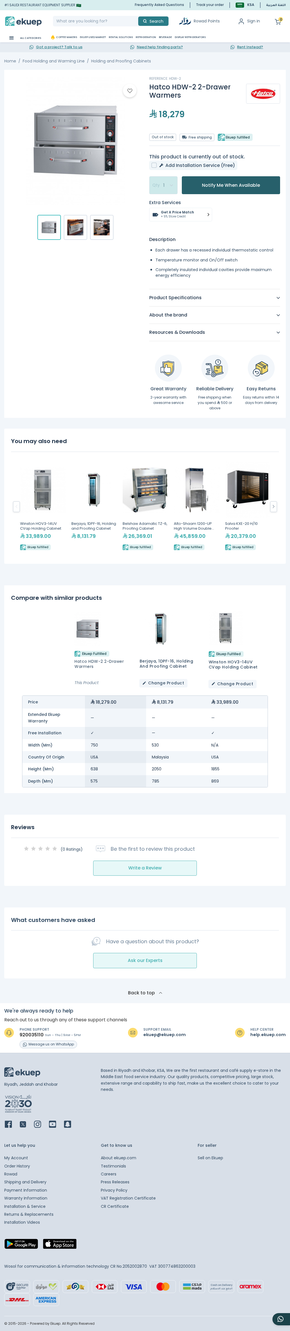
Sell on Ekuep (210, 1158)
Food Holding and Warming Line (54, 61)
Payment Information (25, 1190)
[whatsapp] (281, 1319)
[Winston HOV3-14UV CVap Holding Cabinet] (43, 507)
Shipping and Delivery (25, 1182)
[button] (245, 5)
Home (10, 61)
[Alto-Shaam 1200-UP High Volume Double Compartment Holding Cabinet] (196, 507)
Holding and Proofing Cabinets (121, 61)
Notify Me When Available (231, 185)
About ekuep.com (118, 1158)
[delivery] (214, 368)
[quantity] (163, 185)
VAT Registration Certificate (128, 1198)
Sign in (253, 21)
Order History (17, 1166)
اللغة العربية (276, 5)
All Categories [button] (30, 38)
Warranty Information (25, 1198)
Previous (16, 506)
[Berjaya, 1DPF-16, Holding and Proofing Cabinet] (94, 507)
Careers (108, 1174)
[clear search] (136, 21)
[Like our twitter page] (26, 1124)
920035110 (32, 1035)
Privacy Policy (114, 1190)
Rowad (10, 1174)
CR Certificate (115, 1206)
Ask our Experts (145, 960)
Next (273, 506)
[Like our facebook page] (11, 1124)
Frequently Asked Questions (159, 4)
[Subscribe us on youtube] (55, 1124)
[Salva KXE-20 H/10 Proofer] (248, 507)
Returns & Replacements (29, 1214)
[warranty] (168, 368)
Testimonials (113, 1166)
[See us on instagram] (40, 1124)
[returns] (261, 368)
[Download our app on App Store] (60, 1245)
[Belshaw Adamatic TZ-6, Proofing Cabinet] (145, 507)
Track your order (210, 4)
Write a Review (145, 868)
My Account (16, 1158)
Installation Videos (22, 1222)
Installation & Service (25, 1206)
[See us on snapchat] (70, 1124)
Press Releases (115, 1182)
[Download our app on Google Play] (21, 1245)
